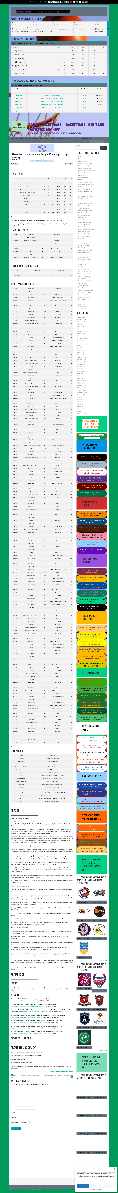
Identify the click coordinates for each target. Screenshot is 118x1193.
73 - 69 (85, 101)
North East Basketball (83, 252)
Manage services (81, 1181)
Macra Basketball (82, 295)
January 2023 (81, 317)
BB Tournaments (82, 194)
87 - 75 (85, 104)
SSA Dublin (81, 238)
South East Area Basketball (85, 262)
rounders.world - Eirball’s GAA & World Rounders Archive (92, 696)
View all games (103, 114)
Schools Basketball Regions (85, 233)
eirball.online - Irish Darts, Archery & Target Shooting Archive (91, 761)
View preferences (109, 1186)
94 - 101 (85, 92)
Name (13, 1108)
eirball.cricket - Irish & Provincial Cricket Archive (92, 521)
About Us (76, 138)
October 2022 (81, 322)
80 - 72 (85, 98)
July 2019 (80, 397)
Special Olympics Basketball (85, 191)
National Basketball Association (86, 205)
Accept (83, 1186)
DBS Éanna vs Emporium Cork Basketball (52, 92)
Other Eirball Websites (85, 138)
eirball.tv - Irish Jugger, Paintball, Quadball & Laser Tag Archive (92, 842)
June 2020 (81, 371)
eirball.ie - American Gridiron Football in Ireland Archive (91, 457)
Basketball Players (82, 175)
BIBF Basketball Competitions (85, 187)
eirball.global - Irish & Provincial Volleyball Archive (91, 493)
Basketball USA (82, 201)
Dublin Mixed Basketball (84, 297)
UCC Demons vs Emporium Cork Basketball (52, 107)
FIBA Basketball (82, 179)
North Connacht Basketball (85, 278)
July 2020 (80, 369)
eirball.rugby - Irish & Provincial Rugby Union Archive (91, 514)
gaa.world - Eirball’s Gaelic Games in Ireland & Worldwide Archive (92, 682)
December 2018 (82, 413)
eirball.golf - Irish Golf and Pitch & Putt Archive (92, 543)
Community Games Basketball (85, 290)
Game (52, 88)
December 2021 (82, 331)
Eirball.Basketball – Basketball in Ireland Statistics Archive (65, 127)
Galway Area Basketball (84, 276)
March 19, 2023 (19, 95)
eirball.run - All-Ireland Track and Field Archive (92, 739)
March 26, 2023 (19, 107)
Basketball (53, 1071)
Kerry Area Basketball (83, 269)
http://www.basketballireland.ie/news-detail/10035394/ (26, 1028)
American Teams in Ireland (85, 203)
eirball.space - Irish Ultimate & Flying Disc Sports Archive (92, 835)
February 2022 (82, 326)
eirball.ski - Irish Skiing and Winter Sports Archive (91, 753)
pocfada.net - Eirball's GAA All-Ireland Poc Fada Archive (92, 704)
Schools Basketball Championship (86, 229)
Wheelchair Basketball (84, 285)
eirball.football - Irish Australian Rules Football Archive (91, 578)
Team (16, 47)
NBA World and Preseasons (85, 212)
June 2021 (81, 343)
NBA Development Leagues (85, 210)
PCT (72, 47)
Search (78, 145)
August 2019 (81, 395)
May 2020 (80, 373)
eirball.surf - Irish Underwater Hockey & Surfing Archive (92, 828)
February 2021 (82, 352)
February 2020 (82, 380)
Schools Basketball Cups (84, 224)
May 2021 (80, 345)
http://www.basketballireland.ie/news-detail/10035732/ (26, 1033)
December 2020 (82, 357)
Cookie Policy (92, 1189)
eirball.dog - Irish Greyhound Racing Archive (92, 628)
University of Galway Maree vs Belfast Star (52, 104)
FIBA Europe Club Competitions (86, 184)
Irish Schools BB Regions (84, 231)
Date (18, 88)
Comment (14, 1088)
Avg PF (83, 47)
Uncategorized (69, 163)
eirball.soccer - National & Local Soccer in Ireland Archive (91, 550)
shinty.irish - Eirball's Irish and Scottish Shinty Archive (92, 793)
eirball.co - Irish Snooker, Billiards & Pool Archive (92, 607)
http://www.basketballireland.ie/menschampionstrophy (26, 1006)
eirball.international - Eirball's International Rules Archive (92, 711)
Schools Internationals (84, 189)
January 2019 (81, 411)
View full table (103, 77)
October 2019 (81, 390)
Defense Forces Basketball (85, 292)
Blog (16, 138)
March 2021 (81, 350)
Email (13, 1112)
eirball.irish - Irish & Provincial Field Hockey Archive (92, 529)
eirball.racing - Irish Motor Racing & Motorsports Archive (92, 665)
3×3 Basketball (82, 287)
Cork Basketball (82, 266)
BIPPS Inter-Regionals (84, 236)
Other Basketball (67, 138)
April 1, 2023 (19, 111)
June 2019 (81, 399)
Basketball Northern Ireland (85, 250)
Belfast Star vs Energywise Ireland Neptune (52, 101)
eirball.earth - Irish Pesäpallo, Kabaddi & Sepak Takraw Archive (92, 807)
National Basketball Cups (84, 165)
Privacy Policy (99, 1189)
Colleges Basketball (83, 219)
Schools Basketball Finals (84, 222)
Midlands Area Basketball (84, 259)
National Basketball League (65, 1071)
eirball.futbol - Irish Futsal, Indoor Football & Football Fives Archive (92, 586)
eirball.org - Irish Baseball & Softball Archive (92, 464)
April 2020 (80, 376)
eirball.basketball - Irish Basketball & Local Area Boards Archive (91, 479)
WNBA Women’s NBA (83, 208)
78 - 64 (85, 111)
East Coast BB (82, 248)
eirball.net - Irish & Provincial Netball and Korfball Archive (91, 536)
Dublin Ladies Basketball (84, 255)
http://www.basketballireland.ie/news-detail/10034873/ (26, 1017)
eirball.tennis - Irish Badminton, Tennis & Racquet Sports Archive (92, 593)
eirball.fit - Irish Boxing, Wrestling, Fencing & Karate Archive (92, 746)
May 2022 (80, 324)
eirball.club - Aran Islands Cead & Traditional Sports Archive (92, 718)
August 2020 (81, 366)
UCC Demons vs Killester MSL (52, 95)
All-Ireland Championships (85, 168)
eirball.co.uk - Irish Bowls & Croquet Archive (92, 600)
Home (12, 138)
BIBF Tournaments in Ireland (85, 196)
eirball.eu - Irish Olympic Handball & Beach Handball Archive (92, 785)
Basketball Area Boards (56, 138)
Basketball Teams (82, 173)
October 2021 (81, 336)
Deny (96, 1186)
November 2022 (82, 319)
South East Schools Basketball (86, 241)
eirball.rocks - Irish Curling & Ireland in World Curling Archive (92, 768)
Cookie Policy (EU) (82, 306)
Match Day (100, 88)
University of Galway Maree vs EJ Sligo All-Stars (52, 98)
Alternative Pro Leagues (84, 215)
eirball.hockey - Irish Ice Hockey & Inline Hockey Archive (92, 472)
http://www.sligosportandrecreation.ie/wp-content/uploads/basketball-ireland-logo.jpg (35, 989)
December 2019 (82, 385)
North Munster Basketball (84, 271)
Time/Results (84, 88)
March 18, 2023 (19, 92)
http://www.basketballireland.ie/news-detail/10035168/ (26, 1022)
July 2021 (80, 340)
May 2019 (80, 402)
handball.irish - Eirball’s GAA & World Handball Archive (92, 689)
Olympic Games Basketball (85, 182)
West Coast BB (82, 264)
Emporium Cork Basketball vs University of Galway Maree (52, 111)
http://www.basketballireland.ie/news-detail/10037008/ (35, 1011)
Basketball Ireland (23, 138)
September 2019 (82, 392)
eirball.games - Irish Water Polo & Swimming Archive (92, 635)
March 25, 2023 (19, 104)
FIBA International (34, 138)
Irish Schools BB (44, 138)
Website (13, 1117)
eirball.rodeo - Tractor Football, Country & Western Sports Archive (91, 850)
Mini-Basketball (82, 299)
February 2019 (82, 409)
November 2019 (82, 387)
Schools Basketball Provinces (85, 243)
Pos (13, 47)
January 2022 (81, 329)
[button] (115, 1169)
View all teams (103, 960)
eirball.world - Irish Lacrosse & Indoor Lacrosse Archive (92, 486)
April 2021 (80, 347)
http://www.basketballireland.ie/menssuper (23, 1000)
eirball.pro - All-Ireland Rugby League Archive (92, 571)
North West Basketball (84, 281)
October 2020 (81, 361)
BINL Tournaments (83, 198)
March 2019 (81, 406)
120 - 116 (84, 95)
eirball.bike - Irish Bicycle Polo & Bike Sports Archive (92, 657)
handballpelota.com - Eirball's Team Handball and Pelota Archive (92, 800)
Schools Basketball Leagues (85, 226)
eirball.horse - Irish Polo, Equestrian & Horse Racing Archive (92, 650)
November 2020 (82, 359)
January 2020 (81, 383)
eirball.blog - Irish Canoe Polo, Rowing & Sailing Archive (92, 643)
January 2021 (81, 354)
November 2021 (82, 333)
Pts (103, 47)
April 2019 (80, 404)
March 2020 (81, 378)
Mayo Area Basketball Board (85, 273)
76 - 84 (85, 107)
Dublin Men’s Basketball (84, 257)
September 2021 (82, 338)
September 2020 (82, 364)
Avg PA (94, 47)
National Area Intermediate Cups (86, 170)
